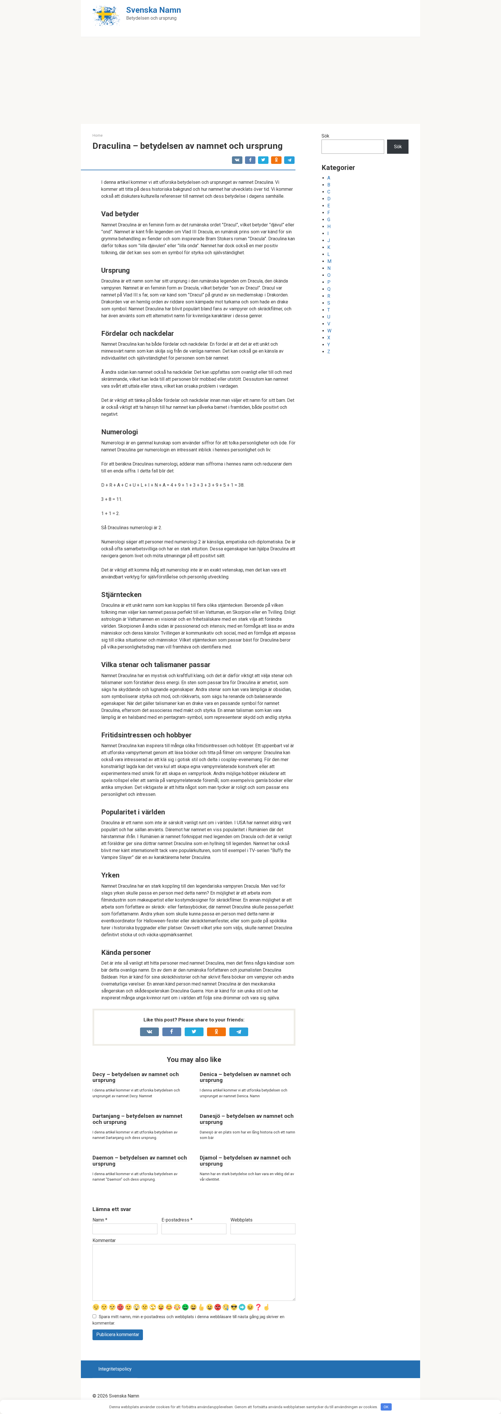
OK (386, 1407)
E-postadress (177, 1220)
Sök (325, 136)
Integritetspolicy (115, 1369)
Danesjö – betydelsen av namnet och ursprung (247, 1119)
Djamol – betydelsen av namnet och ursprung (245, 1160)
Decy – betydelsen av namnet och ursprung (135, 1077)
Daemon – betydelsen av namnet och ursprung (139, 1160)
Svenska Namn (153, 10)
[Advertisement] (250, 80)
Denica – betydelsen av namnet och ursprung (245, 1077)
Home (97, 135)
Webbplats (241, 1220)
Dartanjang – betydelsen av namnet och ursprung (137, 1119)
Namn (99, 1220)
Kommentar (104, 1240)
